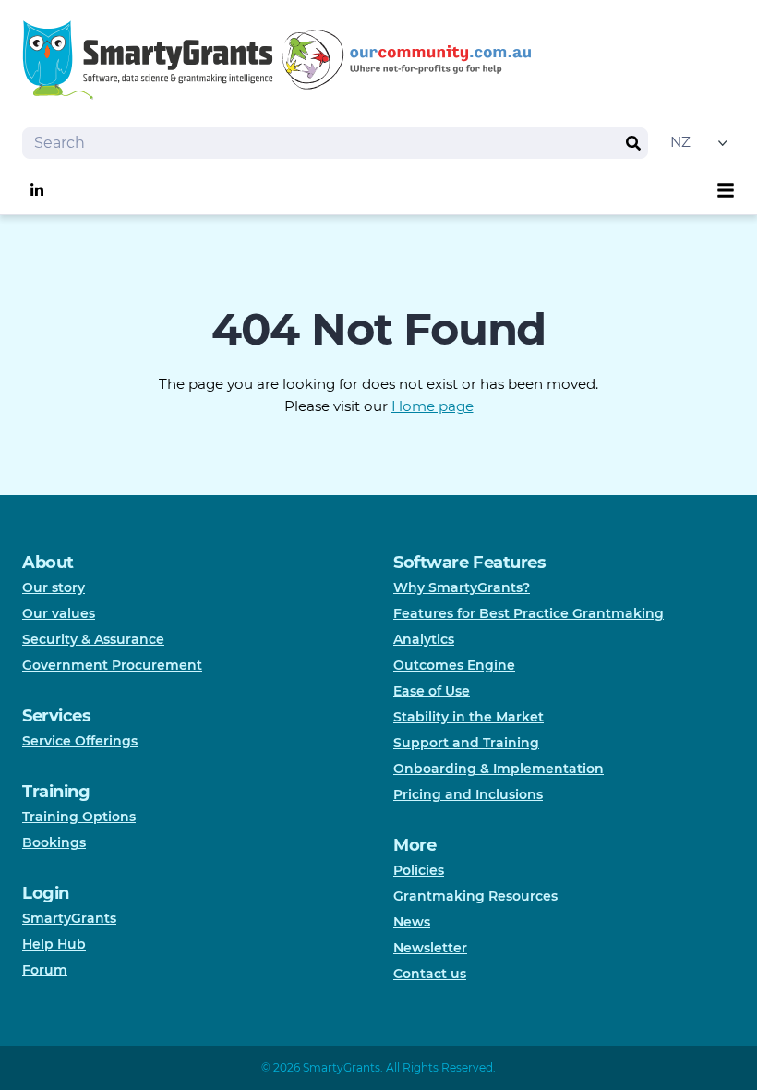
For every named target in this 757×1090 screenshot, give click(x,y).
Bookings (54, 842)
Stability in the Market (468, 716)
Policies (418, 870)
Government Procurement (112, 665)
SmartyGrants (69, 918)
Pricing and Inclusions (468, 794)
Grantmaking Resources (475, 896)
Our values (58, 613)
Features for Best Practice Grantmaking (528, 613)
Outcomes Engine (454, 665)
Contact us (429, 973)
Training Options (79, 816)
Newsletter (430, 947)
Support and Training (466, 742)
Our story (53, 587)
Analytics (423, 639)
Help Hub (54, 944)
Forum (44, 970)
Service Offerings (80, 741)
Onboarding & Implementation (498, 768)
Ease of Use (431, 691)
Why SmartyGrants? (461, 587)
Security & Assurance (93, 639)
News (411, 922)
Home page (432, 406)
